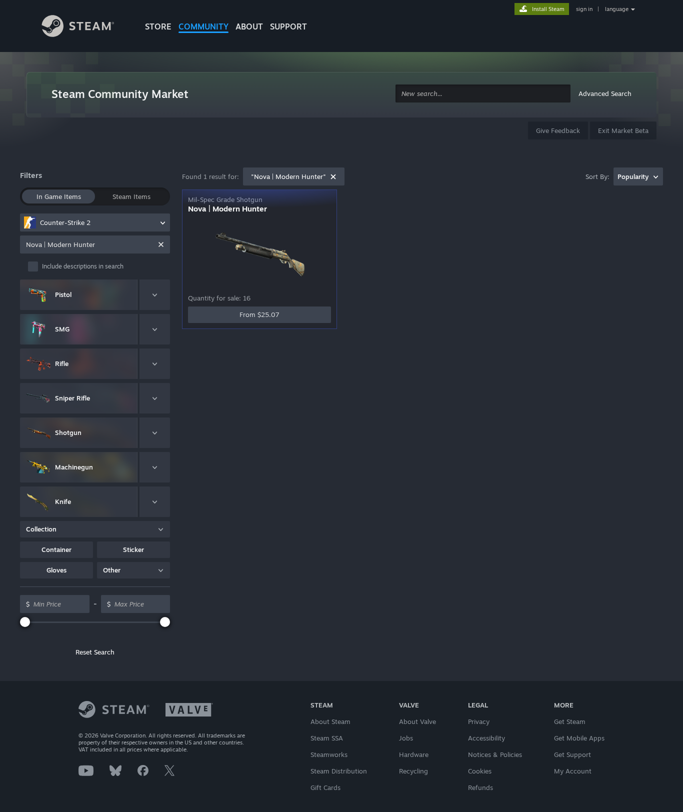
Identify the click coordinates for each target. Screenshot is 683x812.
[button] (56, 550)
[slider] (25, 622)
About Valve (417, 722)
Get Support (572, 754)
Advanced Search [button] (605, 94)
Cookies (480, 771)
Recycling (413, 771)
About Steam (330, 722)
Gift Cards (325, 788)
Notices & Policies (495, 754)
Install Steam (548, 9)
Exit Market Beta (623, 130)
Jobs (406, 738)
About (249, 27)
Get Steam (570, 722)
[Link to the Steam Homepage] (86, 27)
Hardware (413, 754)
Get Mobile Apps (579, 738)
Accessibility (486, 738)
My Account (573, 771)
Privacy (479, 722)
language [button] (616, 9)
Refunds (480, 788)
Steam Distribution (338, 771)
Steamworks (329, 754)
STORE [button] (158, 27)
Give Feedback (558, 130)
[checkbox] (99, 267)
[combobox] (483, 94)
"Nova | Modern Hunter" (288, 176)
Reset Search (95, 652)
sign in (584, 9)
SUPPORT (288, 27)
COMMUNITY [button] (203, 27)
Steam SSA (326, 738)
